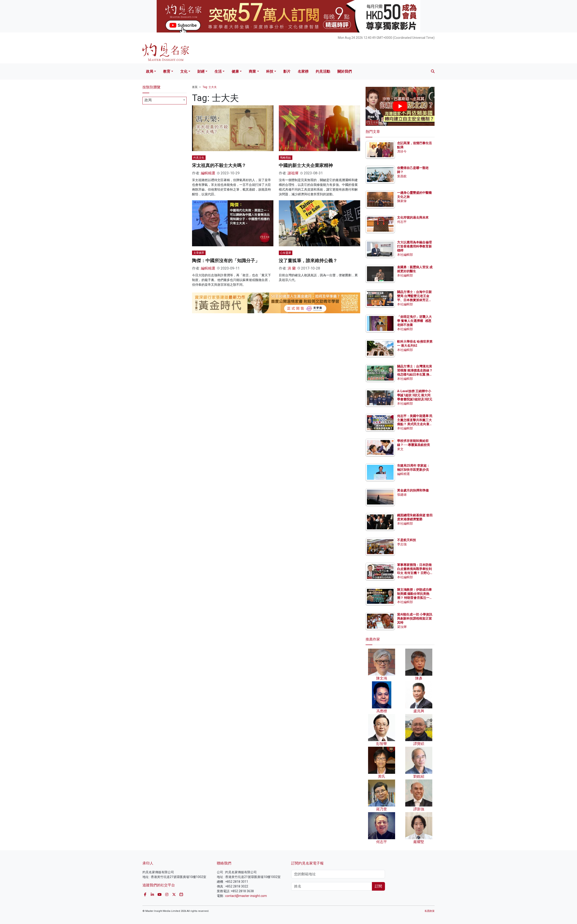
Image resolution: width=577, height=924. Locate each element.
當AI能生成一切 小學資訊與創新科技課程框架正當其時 (414, 618)
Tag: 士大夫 (210, 87)
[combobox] (164, 100)
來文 (400, 449)
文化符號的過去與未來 (413, 217)
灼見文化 (198, 157)
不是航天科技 (406, 540)
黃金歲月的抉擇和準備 (413, 490)
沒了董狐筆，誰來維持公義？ (308, 260)
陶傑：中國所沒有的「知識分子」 (226, 260)
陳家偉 (402, 201)
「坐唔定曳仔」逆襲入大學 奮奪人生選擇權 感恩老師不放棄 (414, 321)
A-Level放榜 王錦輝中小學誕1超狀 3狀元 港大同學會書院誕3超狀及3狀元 (414, 395)
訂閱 (378, 886)
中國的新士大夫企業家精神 (306, 165)
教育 (166, 71)
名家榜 (303, 71)
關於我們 (344, 71)
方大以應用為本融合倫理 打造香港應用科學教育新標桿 (415, 246)
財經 (201, 71)
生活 (218, 71)
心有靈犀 (285, 252)
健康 (235, 71)
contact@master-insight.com (246, 896)
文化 (184, 71)
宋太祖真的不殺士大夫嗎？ (219, 165)
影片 (287, 71)
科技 (269, 71)
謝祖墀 (293, 173)
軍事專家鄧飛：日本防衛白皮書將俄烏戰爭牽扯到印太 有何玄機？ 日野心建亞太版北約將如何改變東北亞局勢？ (414, 573)
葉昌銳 (402, 176)
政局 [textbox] (148, 100)
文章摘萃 (198, 252)
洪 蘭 (292, 268)
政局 (149, 71)
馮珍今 (402, 151)
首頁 (194, 87)
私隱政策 (430, 911)
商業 (252, 71)
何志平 (402, 222)
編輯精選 (208, 173)
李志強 (402, 544)
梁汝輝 (402, 627)
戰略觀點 (285, 157)
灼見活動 (323, 71)
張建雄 (402, 494)
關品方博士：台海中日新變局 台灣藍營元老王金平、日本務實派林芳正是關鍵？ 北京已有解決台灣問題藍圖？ (415, 300)
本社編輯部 (405, 254)
